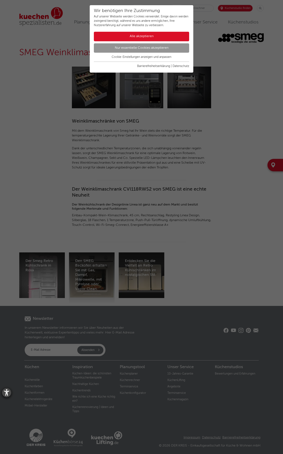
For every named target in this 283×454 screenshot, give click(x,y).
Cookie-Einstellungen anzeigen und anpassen (141, 57)
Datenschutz (181, 66)
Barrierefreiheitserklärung (153, 66)
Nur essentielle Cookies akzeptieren (141, 48)
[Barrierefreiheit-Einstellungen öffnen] (6, 392)
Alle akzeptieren (142, 36)
